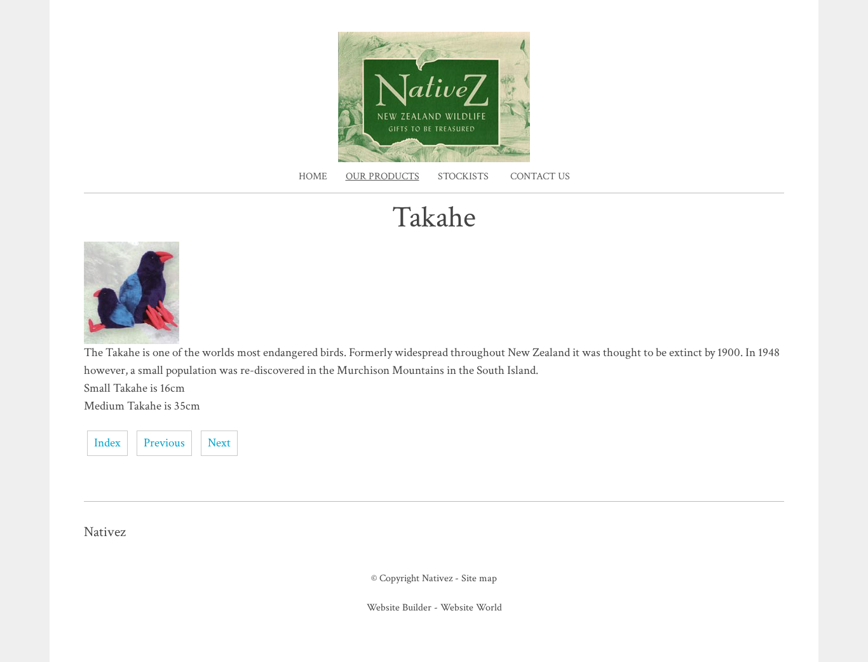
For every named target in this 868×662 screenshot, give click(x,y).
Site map (479, 578)
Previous (164, 443)
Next (219, 443)
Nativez (437, 578)
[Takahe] (131, 340)
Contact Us (540, 176)
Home (313, 176)
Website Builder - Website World (434, 607)
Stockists (463, 176)
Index (107, 443)
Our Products (382, 176)
